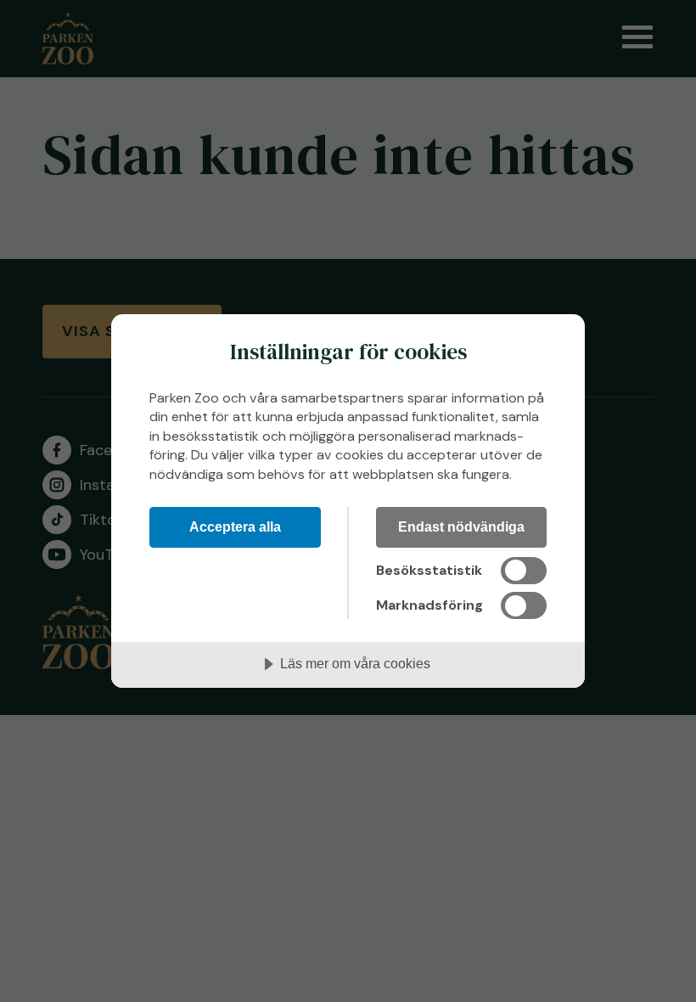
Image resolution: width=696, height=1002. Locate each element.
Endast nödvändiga (461, 526)
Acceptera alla (235, 526)
